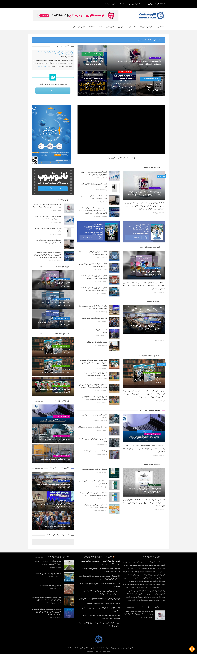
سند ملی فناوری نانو (135, 4)
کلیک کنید (53, 93)
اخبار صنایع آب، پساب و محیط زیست (152, 79)
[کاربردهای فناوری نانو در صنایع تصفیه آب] (69, 580)
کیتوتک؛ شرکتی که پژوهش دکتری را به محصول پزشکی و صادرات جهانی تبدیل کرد (53, 53)
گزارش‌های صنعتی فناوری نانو (152, 271)
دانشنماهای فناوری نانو (154, 488)
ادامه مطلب (69, 69)
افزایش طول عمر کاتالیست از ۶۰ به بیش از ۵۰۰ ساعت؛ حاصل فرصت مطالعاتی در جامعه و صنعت (100, 565)
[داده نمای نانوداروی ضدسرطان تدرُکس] (114, 476)
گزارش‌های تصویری (64, 484)
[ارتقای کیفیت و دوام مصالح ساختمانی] (114, 457)
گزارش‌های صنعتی (79, 27)
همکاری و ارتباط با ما (110, 4)
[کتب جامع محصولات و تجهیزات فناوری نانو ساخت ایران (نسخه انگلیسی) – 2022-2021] (114, 391)
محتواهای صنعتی (148, 27)
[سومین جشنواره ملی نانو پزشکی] (114, 349)
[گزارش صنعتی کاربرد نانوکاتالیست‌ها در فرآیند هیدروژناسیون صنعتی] (114, 259)
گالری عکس (110, 27)
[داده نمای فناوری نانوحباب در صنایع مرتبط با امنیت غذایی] (114, 488)
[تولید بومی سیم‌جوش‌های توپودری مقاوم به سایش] (114, 446)
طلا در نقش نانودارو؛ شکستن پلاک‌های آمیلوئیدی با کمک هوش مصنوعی (99, 588)
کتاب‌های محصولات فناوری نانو (152, 376)
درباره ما (122, 4)
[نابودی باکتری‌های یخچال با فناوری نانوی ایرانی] (114, 191)
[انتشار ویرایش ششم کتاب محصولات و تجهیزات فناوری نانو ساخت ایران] (114, 403)
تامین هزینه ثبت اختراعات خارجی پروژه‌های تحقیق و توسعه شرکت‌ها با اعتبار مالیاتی (101, 573)
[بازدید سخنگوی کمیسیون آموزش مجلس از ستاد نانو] (114, 337)
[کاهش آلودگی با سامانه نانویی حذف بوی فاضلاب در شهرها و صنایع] (114, 203)
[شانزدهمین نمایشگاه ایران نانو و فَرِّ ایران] (114, 325)
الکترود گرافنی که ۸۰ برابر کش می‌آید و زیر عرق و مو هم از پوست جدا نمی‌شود (99, 612)
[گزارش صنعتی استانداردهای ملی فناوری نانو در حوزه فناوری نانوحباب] (114, 271)
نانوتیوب (120, 27)
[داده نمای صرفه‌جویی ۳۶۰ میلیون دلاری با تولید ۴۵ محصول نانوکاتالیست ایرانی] (114, 500)
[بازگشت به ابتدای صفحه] (5, 648)
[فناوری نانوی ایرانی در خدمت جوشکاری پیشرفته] (114, 422)
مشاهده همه (39, 270)
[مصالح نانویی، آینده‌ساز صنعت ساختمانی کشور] (114, 434)
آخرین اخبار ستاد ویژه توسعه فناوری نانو (98, 559)
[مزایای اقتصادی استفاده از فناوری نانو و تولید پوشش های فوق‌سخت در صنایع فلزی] (69, 604)
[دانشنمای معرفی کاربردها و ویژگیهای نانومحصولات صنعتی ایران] (114, 512)
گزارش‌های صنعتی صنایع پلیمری (93, 74)
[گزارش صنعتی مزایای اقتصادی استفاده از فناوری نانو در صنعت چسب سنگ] (114, 282)
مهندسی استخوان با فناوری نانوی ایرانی (121, 160)
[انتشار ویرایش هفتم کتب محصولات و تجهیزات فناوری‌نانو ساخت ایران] (114, 379)
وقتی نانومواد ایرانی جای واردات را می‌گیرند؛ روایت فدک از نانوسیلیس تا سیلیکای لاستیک (101, 620)
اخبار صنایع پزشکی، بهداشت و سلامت (93, 54)
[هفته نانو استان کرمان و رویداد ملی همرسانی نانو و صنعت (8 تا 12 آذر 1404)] (114, 313)
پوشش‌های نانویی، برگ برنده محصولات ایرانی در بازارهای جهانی (99, 601)
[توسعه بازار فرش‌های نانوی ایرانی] (69, 592)
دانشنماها (92, 27)
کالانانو (100, 27)
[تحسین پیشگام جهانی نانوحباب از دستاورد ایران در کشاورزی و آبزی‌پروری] (69, 568)
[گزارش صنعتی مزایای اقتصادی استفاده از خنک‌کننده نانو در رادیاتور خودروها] (114, 294)
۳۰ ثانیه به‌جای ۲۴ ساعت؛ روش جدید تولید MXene (103, 606)
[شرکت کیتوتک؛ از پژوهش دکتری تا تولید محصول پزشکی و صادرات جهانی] (114, 179)
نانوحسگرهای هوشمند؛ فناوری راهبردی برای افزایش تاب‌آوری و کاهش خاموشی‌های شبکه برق (99, 580)
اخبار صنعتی (132, 27)
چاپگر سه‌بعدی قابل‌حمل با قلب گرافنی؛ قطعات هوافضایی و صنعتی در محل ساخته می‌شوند (101, 595)
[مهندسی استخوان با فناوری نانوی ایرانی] (144, 431)
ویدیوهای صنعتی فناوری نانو (153, 437)
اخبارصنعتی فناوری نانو (125, 72)
